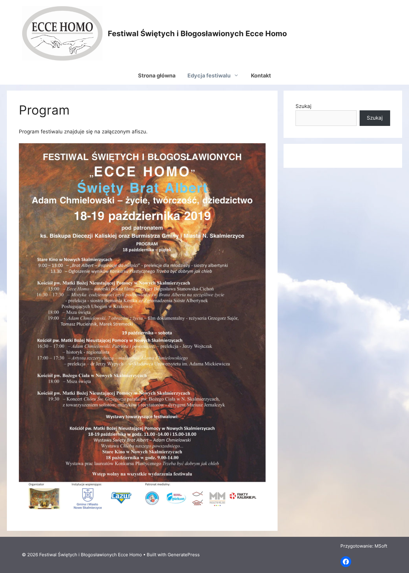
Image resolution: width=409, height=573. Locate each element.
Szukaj (303, 106)
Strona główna (156, 75)
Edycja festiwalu (209, 75)
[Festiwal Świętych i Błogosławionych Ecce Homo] (62, 33)
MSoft (381, 546)
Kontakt (261, 75)
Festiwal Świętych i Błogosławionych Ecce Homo (197, 33)
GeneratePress (184, 554)
